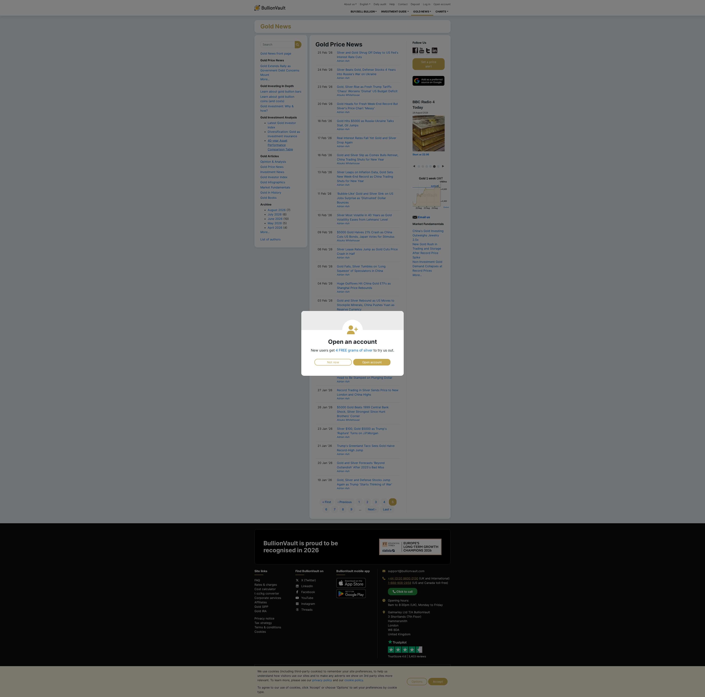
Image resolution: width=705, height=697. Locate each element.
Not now (333, 362)
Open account (372, 362)
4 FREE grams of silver (354, 350)
